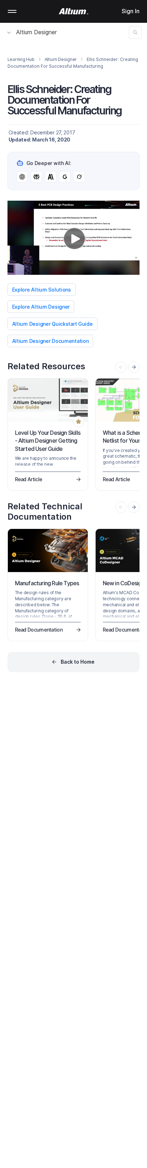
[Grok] (79, 176)
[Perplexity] (36, 176)
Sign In (131, 11)
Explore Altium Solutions (41, 290)
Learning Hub (21, 59)
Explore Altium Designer (41, 307)
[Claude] (50, 176)
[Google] (65, 176)
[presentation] (134, 367)
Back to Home (78, 662)
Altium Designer (36, 32)
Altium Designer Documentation (50, 341)
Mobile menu (12, 11)
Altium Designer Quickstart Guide (52, 324)
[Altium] (73, 11)
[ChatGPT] (22, 176)
